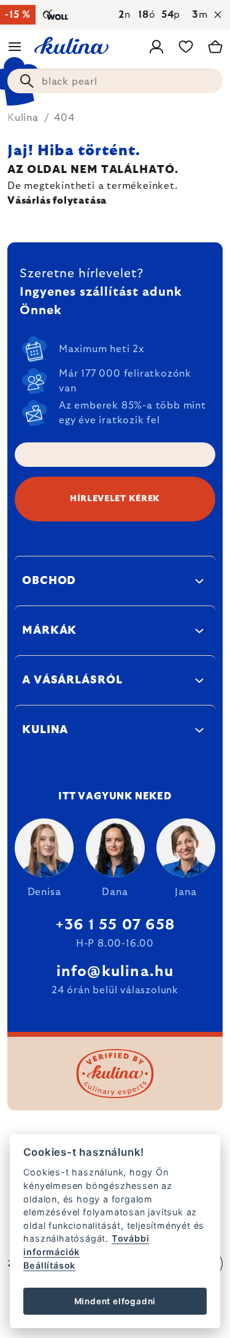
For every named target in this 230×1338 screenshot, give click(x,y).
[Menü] (14, 46)
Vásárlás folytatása (57, 201)
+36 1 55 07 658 (115, 925)
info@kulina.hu (115, 971)
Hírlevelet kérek (115, 498)
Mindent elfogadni (115, 1301)
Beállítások (49, 1265)
